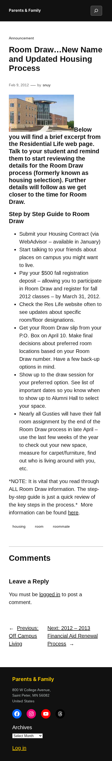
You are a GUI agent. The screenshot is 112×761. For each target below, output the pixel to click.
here (73, 512)
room (39, 526)
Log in (19, 748)
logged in (49, 594)
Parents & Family (25, 10)
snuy (47, 85)
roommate (61, 526)
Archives (22, 727)
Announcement (21, 38)
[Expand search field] (96, 10)
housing (19, 526)
